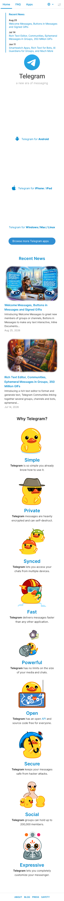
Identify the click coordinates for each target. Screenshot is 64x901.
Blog (27, 897)
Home (6, 4)
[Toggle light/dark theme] (59, 4)
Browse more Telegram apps (30, 241)
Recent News (17, 14)
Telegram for (35, 139)
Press (35, 897)
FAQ (18, 4)
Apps (29, 4)
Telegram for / (35, 188)
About (18, 897)
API (44, 718)
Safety (45, 897)
